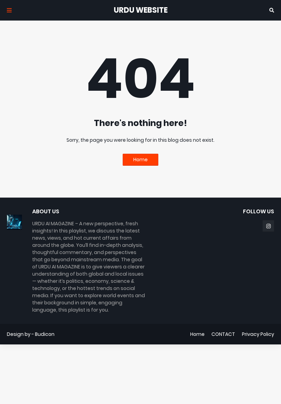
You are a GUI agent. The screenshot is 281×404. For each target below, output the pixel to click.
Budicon (44, 334)
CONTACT (223, 334)
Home (140, 159)
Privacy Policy (258, 334)
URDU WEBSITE (141, 10)
